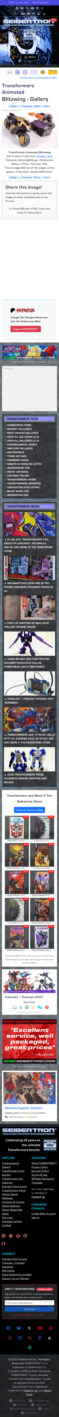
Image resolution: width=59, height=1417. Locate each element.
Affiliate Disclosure (42, 1178)
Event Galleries (11, 1205)
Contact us (38, 1196)
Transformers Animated (18, 88)
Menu (31, 56)
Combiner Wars (18, 460)
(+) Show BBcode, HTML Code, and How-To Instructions (29, 210)
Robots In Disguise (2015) (24, 464)
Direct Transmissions (28, 1288)
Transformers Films (14, 1190)
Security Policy (40, 1170)
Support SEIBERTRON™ (25, 329)
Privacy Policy (39, 1166)
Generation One (18, 495)
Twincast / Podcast (13, 1262)
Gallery (17, 72)
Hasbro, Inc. (31, 1390)
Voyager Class (44, 156)
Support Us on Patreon (15, 1278)
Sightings (52, 72)
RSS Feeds (8, 1270)
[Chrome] (4, 1235)
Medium (25, 72)
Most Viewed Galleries (23, 432)
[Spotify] (29, 1347)
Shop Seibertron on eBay (17, 1274)
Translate (37, 1182)
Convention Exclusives (23, 487)
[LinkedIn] (19, 1337)
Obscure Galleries (20, 448)
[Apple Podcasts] (49, 1337)
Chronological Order (22, 444)
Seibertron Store (19, 425)
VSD (43, 72)
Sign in (35, 1217)
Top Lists (7, 1217)
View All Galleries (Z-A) (23, 440)
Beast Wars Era (18, 491)
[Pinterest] (50, 1328)
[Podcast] (39, 1337)
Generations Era (18, 467)
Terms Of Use (39, 1174)
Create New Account (43, 1213)
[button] (16, 14)
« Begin (13, 105)
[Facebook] (8, 1328)
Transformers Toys (22, 419)
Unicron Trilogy (18, 475)
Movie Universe (17, 471)
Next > (38, 105)
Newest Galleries (19, 429)
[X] (29, 1328)
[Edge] (25, 1235)
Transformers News (22, 506)
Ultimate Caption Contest (23, 1108)
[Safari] (11, 1235)
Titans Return (16, 456)
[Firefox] (18, 1235)
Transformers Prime (21, 479)
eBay (10, 72)
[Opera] (3, 1243)
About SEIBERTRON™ (44, 1163)
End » (47, 105)
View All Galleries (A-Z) (23, 436)
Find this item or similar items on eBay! (38, 77)
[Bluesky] (18, 1328)
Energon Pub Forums (14, 1186)
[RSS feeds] (29, 1337)
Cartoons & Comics (13, 1201)
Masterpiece (16, 452)
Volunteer (8, 1266)
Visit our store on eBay (29, 809)
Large (33, 72)
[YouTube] (40, 1328)
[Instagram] (9, 1337)
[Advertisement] (29, 255)
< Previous (25, 105)
